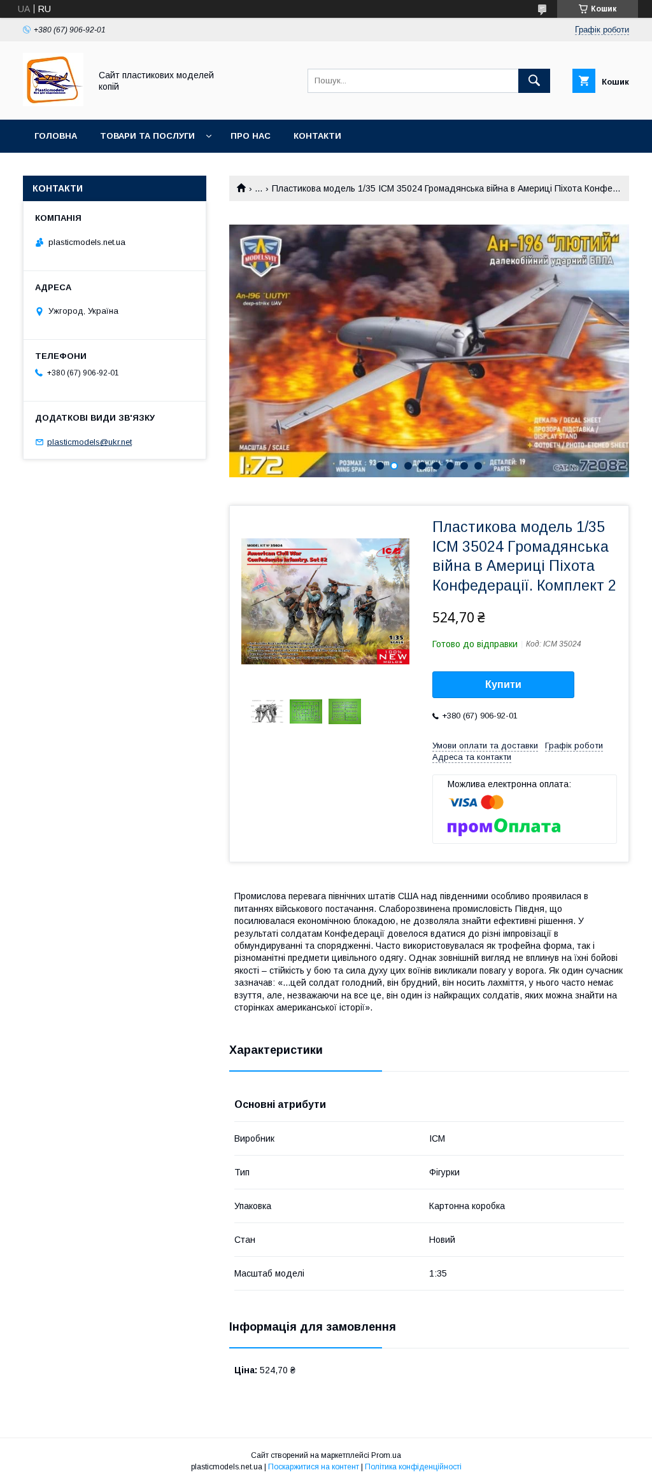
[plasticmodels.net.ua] (53, 103)
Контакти (317, 136)
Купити (503, 684)
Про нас (250, 136)
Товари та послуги (147, 136)
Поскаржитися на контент (313, 1466)
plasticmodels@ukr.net (89, 442)
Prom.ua (386, 1455)
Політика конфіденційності (413, 1466)
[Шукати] (534, 81)
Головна (55, 136)
